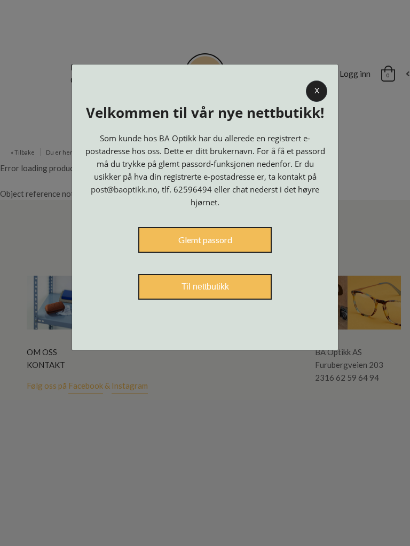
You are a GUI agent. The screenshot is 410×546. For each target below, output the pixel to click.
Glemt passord (205, 240)
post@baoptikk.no (124, 189)
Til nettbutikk (205, 286)
